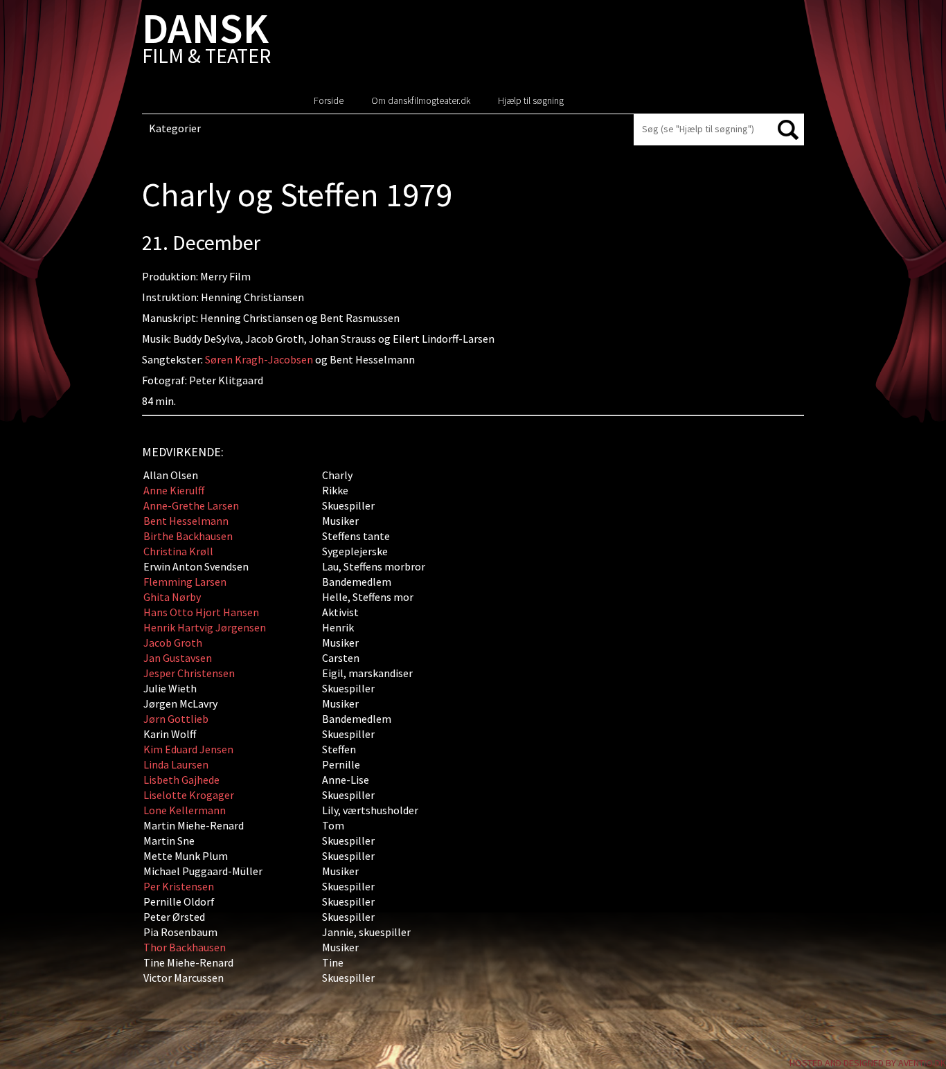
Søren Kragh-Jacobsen (259, 359)
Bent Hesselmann (186, 521)
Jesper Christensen (189, 673)
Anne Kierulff (173, 490)
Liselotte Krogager (188, 795)
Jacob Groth (172, 642)
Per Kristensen (178, 886)
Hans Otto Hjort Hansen (201, 612)
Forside (328, 100)
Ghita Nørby (172, 597)
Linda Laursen (175, 764)
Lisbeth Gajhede (181, 780)
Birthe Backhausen (188, 536)
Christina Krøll (178, 551)
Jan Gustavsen (177, 658)
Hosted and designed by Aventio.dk (867, 1063)
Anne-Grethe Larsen (191, 505)
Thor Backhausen (184, 947)
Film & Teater (206, 41)
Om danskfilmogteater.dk (420, 100)
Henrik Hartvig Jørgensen (204, 627)
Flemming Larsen (184, 582)
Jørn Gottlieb (175, 719)
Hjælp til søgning (531, 100)
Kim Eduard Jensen (188, 749)
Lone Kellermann (184, 810)
